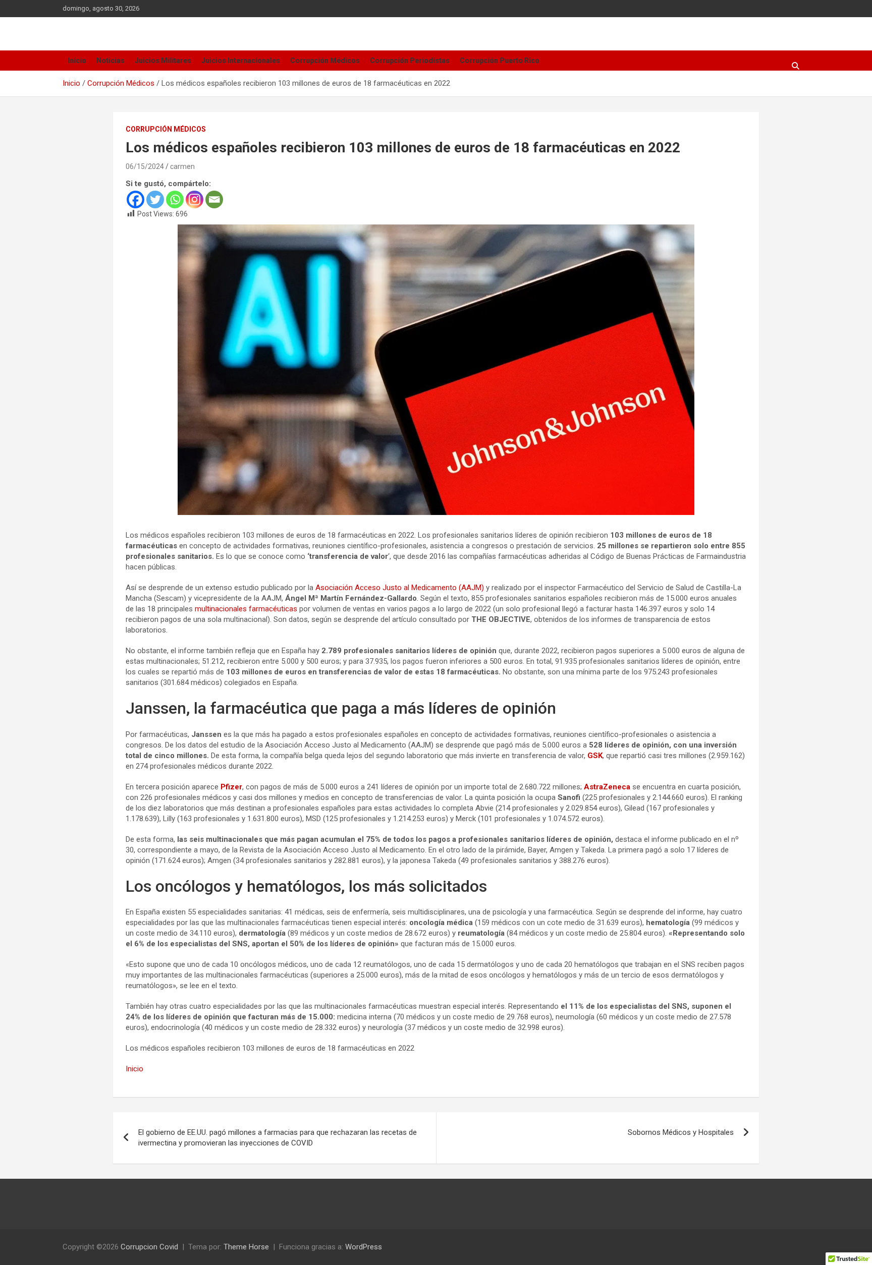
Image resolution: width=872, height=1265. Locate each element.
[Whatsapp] (175, 199)
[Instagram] (194, 199)
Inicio (77, 60)
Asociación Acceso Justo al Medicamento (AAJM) (399, 587)
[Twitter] (155, 199)
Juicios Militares (163, 60)
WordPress (363, 1246)
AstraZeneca (607, 786)
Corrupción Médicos (325, 60)
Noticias (110, 60)
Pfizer (231, 786)
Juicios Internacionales (240, 60)
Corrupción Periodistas (410, 60)
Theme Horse (246, 1246)
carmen (182, 166)
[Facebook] (135, 199)
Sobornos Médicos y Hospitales (681, 1132)
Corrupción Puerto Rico (499, 60)
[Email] (214, 199)
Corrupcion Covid (149, 1246)
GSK (595, 755)
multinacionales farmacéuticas (246, 608)
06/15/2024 (145, 166)
